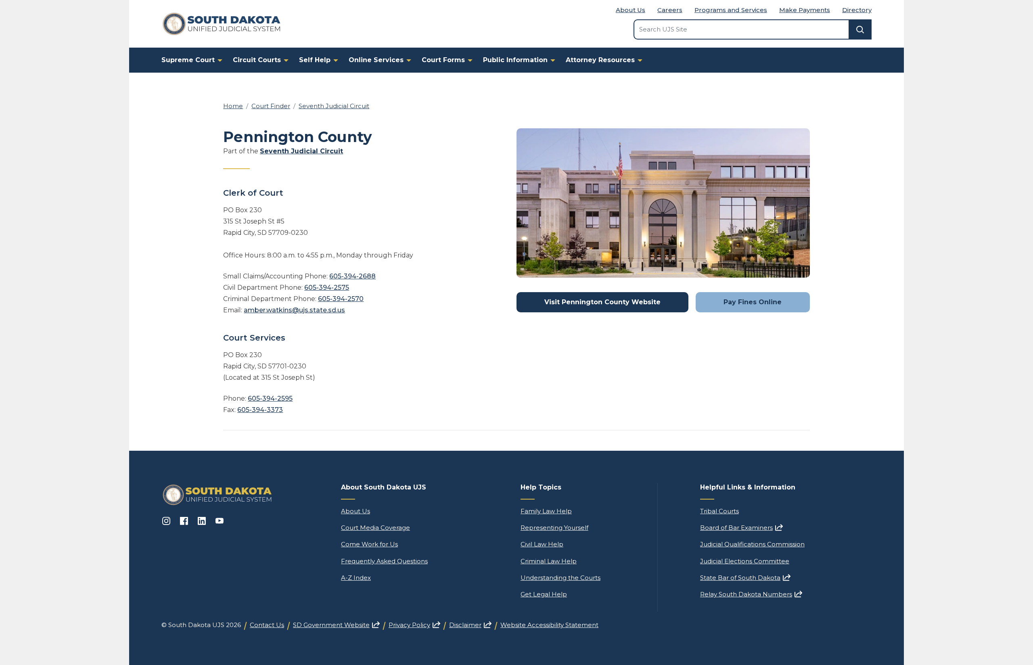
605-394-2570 (341, 299)
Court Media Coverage (375, 527)
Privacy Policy (414, 625)
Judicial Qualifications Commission (752, 544)
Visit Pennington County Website (602, 302)
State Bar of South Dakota (745, 577)
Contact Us (267, 625)
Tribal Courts (719, 511)
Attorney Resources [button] (600, 60)
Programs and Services (730, 10)
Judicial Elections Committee (744, 561)
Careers (669, 10)
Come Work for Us (369, 544)
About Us (630, 10)
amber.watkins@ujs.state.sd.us (294, 310)
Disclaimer (470, 625)
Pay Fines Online (753, 302)
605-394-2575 (326, 287)
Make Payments (804, 10)
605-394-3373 (260, 410)
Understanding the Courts (560, 577)
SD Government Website (336, 625)
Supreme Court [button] (188, 60)
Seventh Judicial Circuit (334, 106)
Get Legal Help (544, 594)
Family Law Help (546, 511)
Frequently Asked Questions (384, 561)
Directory (857, 10)
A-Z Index (356, 577)
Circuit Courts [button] (257, 60)
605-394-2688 (352, 276)
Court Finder (270, 106)
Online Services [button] (376, 60)
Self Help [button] (314, 60)
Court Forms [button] (443, 60)
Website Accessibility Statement (549, 625)
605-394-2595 (270, 398)
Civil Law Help (542, 544)
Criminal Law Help (549, 561)
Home (233, 106)
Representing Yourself (554, 527)
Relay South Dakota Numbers (751, 594)
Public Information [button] (515, 60)
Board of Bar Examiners (741, 527)
